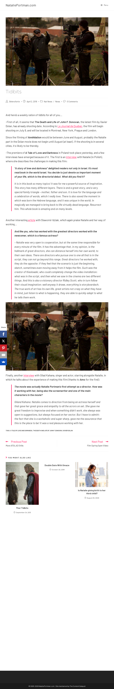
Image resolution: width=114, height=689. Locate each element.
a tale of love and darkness (21, 430)
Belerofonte (14, 101)
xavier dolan (68, 430)
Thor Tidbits (22, 508)
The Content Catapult (78, 686)
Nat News (48, 101)
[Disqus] (57, 618)
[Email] (3, 354)
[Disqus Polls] (57, 549)
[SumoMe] (3, 361)
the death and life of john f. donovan (47, 430)
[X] (3, 341)
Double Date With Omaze (57, 465)
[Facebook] (3, 334)
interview (71, 157)
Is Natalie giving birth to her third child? (92, 492)
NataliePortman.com (21, 5)
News (57, 101)
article (31, 220)
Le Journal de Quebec (70, 126)
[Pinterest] (3, 347)
